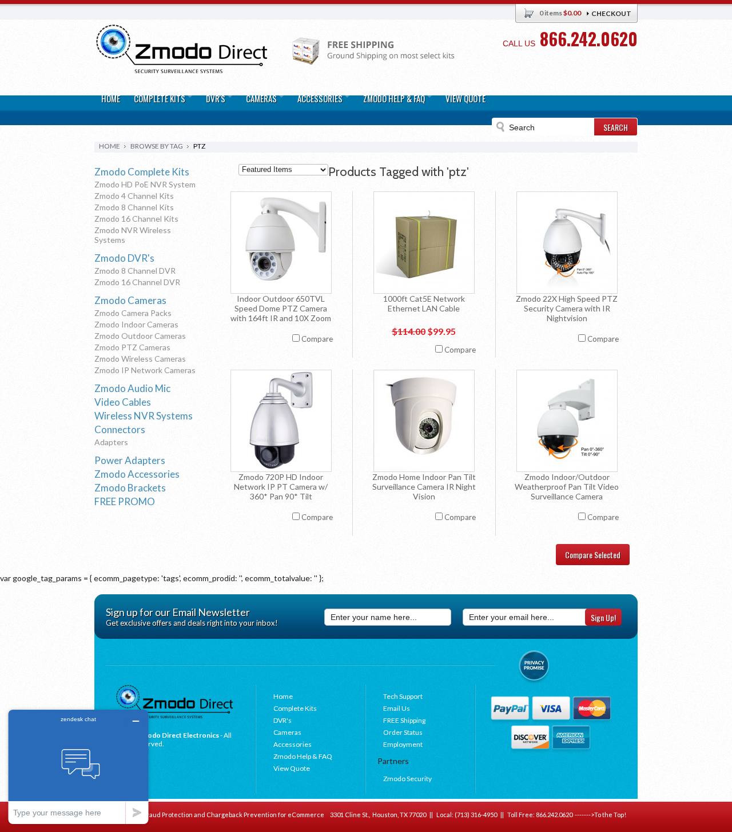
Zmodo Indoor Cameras (136, 324)
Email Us (396, 708)
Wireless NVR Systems (143, 416)
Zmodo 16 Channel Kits (136, 218)
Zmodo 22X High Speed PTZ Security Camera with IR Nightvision (567, 308)
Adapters (111, 442)
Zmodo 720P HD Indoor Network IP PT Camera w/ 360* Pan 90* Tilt (281, 486)
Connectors (119, 429)
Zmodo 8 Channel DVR (135, 270)
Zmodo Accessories (137, 474)
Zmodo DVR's (124, 258)
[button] (731, 831)
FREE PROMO (124, 501)
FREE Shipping (404, 720)
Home (109, 146)
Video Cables (122, 402)
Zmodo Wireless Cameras (140, 358)
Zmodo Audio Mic (132, 388)
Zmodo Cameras (130, 300)
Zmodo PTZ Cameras (132, 347)
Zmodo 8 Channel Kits (134, 207)
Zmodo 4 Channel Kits (134, 196)
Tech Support (403, 696)
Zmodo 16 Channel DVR (137, 282)
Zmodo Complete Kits (141, 172)
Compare (317, 338)
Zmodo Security (407, 778)
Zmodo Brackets (130, 488)
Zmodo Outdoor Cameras (140, 336)
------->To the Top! (599, 814)
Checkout (611, 13)
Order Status (403, 732)
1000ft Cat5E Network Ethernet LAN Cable (424, 303)
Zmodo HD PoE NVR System (145, 184)
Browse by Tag (156, 146)
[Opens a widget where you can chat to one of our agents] (78, 766)
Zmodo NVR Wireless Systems (132, 235)
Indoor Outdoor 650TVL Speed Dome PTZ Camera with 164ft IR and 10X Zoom (280, 308)
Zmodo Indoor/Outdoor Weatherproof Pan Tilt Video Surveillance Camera (567, 486)
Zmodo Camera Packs (133, 313)
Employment (403, 744)
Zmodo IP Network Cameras (145, 370)
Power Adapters (129, 460)
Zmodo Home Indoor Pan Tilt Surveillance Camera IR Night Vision (424, 486)
